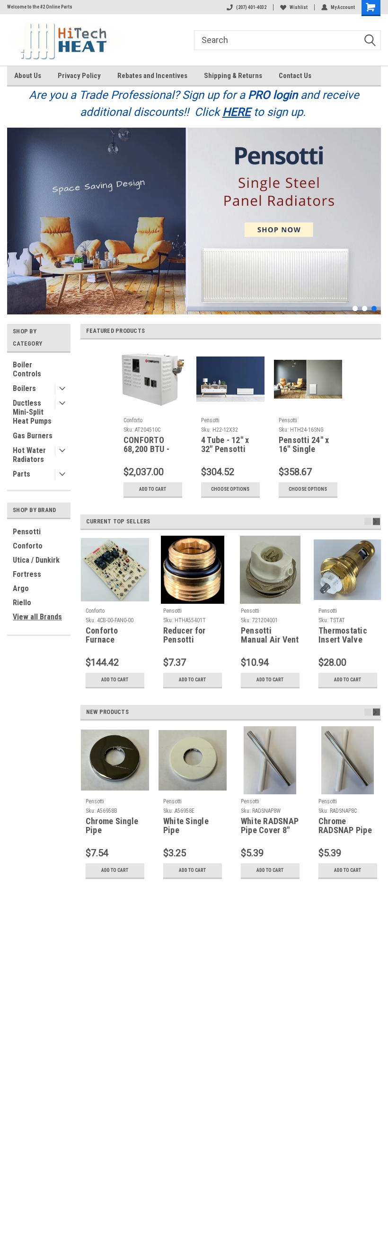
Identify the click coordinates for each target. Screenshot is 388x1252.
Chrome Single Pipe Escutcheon (112, 826)
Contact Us (295, 75)
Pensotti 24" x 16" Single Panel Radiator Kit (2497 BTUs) (307, 444)
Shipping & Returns (233, 75)
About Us (27, 75)
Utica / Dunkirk (36, 560)
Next (371, 214)
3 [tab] (374, 308)
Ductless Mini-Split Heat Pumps (32, 412)
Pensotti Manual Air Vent (270, 635)
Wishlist (299, 7)
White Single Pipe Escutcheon (186, 826)
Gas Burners (33, 435)
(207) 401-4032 (251, 7)
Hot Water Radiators (29, 455)
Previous (16, 214)
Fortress (27, 574)
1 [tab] (355, 308)
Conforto (28, 545)
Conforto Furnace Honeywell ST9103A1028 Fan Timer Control (111, 635)
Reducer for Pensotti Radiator (184, 635)
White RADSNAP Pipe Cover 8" (270, 826)
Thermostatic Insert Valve (342, 635)
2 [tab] (364, 308)
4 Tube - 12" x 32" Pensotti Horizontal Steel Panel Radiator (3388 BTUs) (228, 444)
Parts (21, 474)
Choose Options (230, 489)
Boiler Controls (27, 369)
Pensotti (27, 531)
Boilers (24, 388)
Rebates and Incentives (152, 75)
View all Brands (37, 616)
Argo (21, 588)
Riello (22, 602)
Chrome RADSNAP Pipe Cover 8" (345, 826)
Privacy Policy (79, 75)
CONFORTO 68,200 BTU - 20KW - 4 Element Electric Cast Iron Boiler (147, 444)
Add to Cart (152, 489)
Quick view (230, 406)
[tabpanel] (194, 221)
